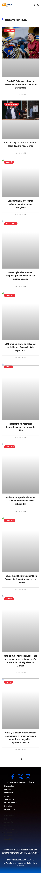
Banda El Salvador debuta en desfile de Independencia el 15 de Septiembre (20, 84)
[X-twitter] (20, 776)
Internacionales (10, 803)
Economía (8, 793)
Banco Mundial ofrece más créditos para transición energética (20, 204)
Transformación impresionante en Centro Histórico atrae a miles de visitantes (20, 579)
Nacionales (9, 786)
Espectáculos (10, 809)
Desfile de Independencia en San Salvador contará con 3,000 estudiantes (20, 500)
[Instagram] (28, 776)
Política (7, 789)
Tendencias (9, 799)
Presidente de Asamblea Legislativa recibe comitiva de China (20, 427)
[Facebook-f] (13, 776)
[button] (38, 5)
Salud (6, 796)
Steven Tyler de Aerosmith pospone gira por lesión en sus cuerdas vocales (20, 275)
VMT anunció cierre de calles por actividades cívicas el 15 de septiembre (20, 347)
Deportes (8, 806)
